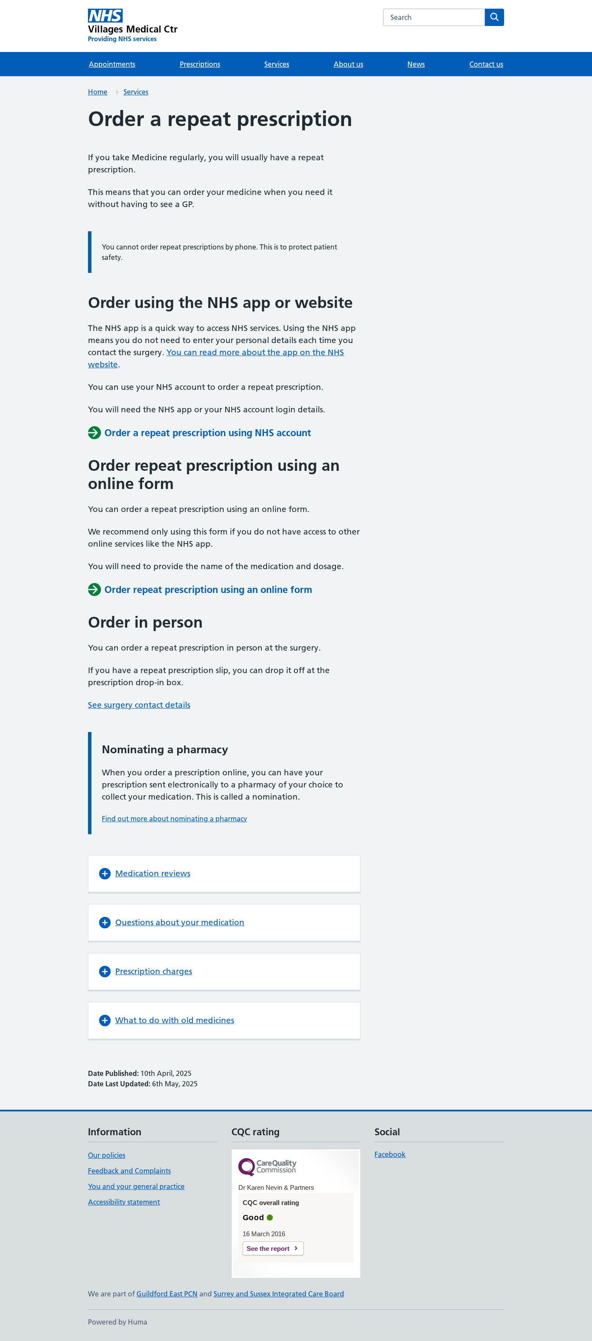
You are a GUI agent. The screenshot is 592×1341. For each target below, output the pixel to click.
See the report (268, 1248)
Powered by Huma (117, 1322)
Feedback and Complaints (129, 1170)
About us (348, 64)
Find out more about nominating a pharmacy (174, 818)
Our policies (106, 1155)
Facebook (390, 1154)
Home (97, 91)
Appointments (112, 64)
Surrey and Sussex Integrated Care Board (279, 1293)
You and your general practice (136, 1186)
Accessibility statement (124, 1202)
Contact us (486, 64)
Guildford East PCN (167, 1293)
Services (276, 64)
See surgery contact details (139, 705)
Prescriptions (200, 64)
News (416, 64)
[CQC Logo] (267, 1168)
